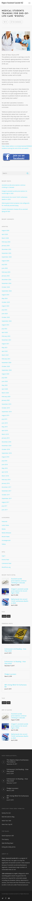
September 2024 (7, 291)
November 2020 (6, 362)
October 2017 (6, 495)
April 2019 (5, 430)
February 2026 (6, 242)
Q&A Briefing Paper (7, 843)
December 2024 (6, 279)
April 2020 (5, 389)
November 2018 (6, 445)
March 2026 (5, 238)
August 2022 (5, 325)
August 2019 (5, 415)
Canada (4, 616)
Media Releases (6, 533)
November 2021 (6, 340)
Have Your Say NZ (7, 824)
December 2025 (6, 249)
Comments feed (6, 563)
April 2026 (5, 234)
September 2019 (7, 411)
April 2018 (5, 472)
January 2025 (6, 276)
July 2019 (4, 419)
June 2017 (5, 510)
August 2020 (5, 374)
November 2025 (6, 253)
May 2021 (4, 347)
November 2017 (6, 491)
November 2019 (6, 404)
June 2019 (5, 423)
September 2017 (7, 498)
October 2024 (6, 287)
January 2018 (6, 483)
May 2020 (4, 385)
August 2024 (5, 295)
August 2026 (5, 230)
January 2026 (6, 245)
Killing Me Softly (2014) (8, 847)
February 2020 (6, 396)
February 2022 (6, 336)
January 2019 (6, 438)
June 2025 (5, 268)
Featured (4, 521)
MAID (8, 616)
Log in (3, 556)
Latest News (5, 525)
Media (4, 529)
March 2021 (5, 355)
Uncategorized (6, 540)
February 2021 (6, 359)
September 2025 (7, 257)
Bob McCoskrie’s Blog (8, 817)
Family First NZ (6, 813)
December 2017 (6, 487)
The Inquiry (5, 839)
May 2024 (4, 298)
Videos (4, 544)
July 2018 (4, 461)
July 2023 (4, 310)
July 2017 (4, 506)
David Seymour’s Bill (8, 835)
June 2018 (5, 464)
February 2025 (6, 272)
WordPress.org (6, 567)
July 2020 (4, 377)
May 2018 (4, 468)
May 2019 (4, 427)
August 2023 (5, 306)
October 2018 (6, 449)
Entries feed (5, 559)
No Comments (16, 22)
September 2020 (7, 370)
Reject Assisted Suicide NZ (12, 3)
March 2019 (5, 434)
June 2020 (5, 381)
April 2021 (5, 351)
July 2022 (4, 328)
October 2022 (6, 317)
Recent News (6, 536)
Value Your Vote (6, 820)
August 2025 (5, 261)
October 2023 (6, 302)
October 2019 (6, 408)
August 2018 (5, 457)
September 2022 (7, 321)
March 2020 (5, 393)
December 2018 (6, 442)
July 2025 (4, 264)
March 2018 (5, 476)
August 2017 (5, 502)
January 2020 (6, 400)
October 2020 (6, 366)
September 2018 (7, 453)
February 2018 (6, 479)
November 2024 (6, 283)
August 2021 (5, 344)
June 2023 (5, 313)
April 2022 (5, 332)
